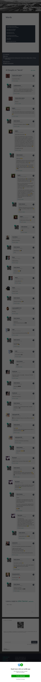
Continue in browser (20, 679)
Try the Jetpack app (20, 676)
